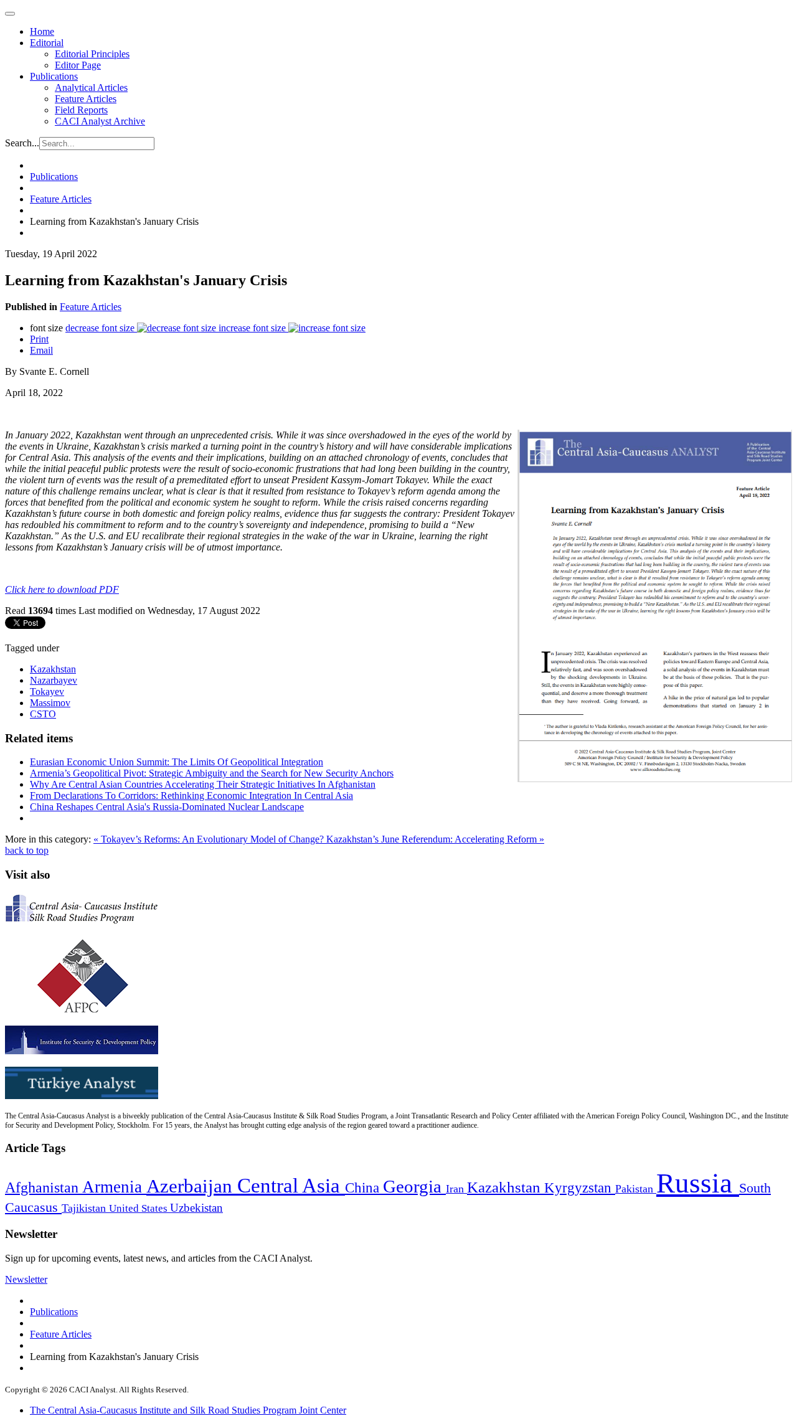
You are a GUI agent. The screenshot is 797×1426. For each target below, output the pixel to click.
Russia (697, 1183)
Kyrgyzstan (579, 1188)
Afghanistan (43, 1187)
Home (42, 31)
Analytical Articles (91, 87)
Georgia (414, 1186)
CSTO (43, 714)
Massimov (50, 702)
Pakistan (635, 1189)
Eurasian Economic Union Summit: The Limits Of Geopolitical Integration (176, 762)
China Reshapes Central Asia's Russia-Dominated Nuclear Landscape (167, 806)
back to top (27, 850)
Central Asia (291, 1185)
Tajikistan (85, 1208)
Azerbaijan (191, 1186)
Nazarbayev (53, 680)
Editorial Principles (92, 54)
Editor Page (78, 65)
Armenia (114, 1187)
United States (139, 1208)
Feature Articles (85, 98)
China (364, 1188)
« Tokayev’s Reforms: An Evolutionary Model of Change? (209, 839)
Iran (456, 1189)
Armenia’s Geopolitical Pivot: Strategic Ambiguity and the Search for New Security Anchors (212, 773)
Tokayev (47, 691)
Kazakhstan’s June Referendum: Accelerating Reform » (435, 839)
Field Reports (81, 110)
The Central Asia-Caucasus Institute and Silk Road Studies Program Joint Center (188, 1410)
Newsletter (26, 1279)
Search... (22, 143)
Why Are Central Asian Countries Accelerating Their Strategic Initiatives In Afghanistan (202, 784)
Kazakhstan (53, 669)
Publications (54, 76)
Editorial (47, 42)
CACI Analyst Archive (100, 121)
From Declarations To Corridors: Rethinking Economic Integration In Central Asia (191, 795)
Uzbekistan (196, 1207)
